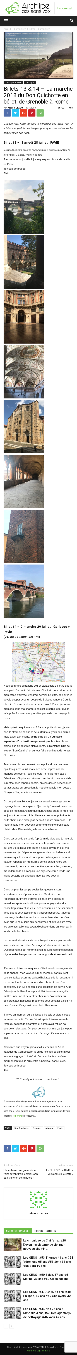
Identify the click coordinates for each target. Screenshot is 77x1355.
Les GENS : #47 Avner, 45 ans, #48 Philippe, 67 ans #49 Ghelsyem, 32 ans (47, 1296)
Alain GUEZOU (15, 107)
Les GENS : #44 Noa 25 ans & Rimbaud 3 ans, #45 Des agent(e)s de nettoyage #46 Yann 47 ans (47, 1313)
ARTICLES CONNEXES (18, 1231)
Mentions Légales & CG (38, 1350)
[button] (72, 21)
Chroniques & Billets (13, 82)
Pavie (60, 1128)
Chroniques (30, 82)
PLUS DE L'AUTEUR (45, 1231)
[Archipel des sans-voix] (38, 8)
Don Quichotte (22, 1128)
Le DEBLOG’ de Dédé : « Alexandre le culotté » (59, 1172)
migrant (49, 1128)
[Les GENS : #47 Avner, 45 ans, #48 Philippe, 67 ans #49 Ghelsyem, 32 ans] (12, 1296)
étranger (37, 1128)
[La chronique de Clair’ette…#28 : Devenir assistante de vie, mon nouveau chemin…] (12, 1244)
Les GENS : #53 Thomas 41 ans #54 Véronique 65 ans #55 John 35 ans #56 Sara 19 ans (48, 1262)
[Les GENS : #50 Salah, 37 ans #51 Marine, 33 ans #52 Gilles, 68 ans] (12, 1279)
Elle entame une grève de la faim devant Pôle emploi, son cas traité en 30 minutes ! (21, 1174)
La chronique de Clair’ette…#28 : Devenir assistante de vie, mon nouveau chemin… (45, 1244)
